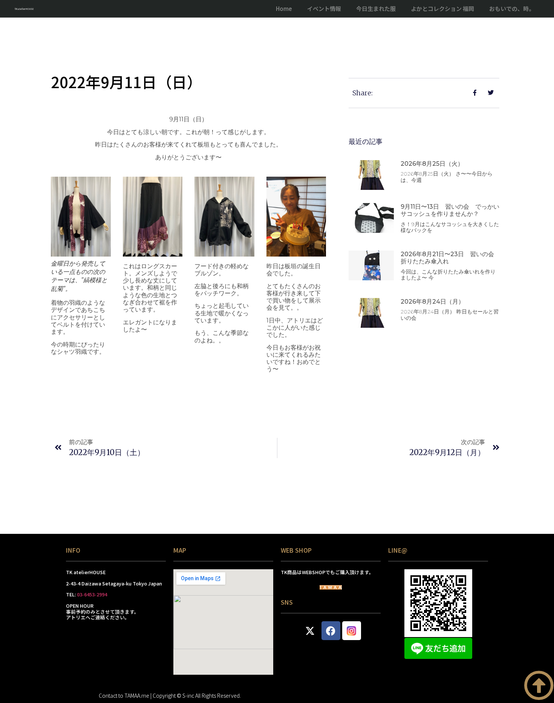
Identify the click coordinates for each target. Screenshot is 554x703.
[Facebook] (330, 630)
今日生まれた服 (376, 8)
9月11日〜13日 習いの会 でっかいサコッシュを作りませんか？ (450, 210)
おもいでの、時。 (511, 8)
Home (284, 8)
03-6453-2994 (92, 594)
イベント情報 (324, 8)
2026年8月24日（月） (432, 301)
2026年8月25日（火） (432, 163)
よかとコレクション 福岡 (442, 8)
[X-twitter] (310, 630)
